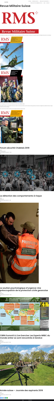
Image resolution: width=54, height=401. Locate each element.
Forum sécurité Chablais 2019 (14, 147)
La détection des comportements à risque (21, 195)
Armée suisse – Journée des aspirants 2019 (21, 390)
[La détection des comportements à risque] (27, 190)
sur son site (37, 105)
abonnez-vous (19, 108)
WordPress (30, 400)
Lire (0, 153)
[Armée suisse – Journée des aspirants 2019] (27, 385)
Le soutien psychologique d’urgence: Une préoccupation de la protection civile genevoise (24, 289)
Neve (23, 400)
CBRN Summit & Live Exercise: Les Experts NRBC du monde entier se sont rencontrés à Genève (25, 336)
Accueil (30, 1)
